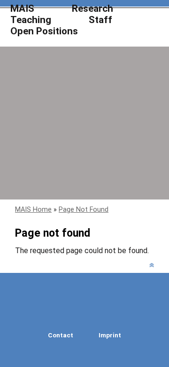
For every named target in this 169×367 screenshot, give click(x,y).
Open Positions (44, 31)
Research (92, 8)
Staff (100, 20)
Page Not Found (83, 210)
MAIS (22, 8)
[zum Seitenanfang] (151, 267)
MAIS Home (33, 210)
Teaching (30, 20)
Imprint (110, 335)
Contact (60, 335)
